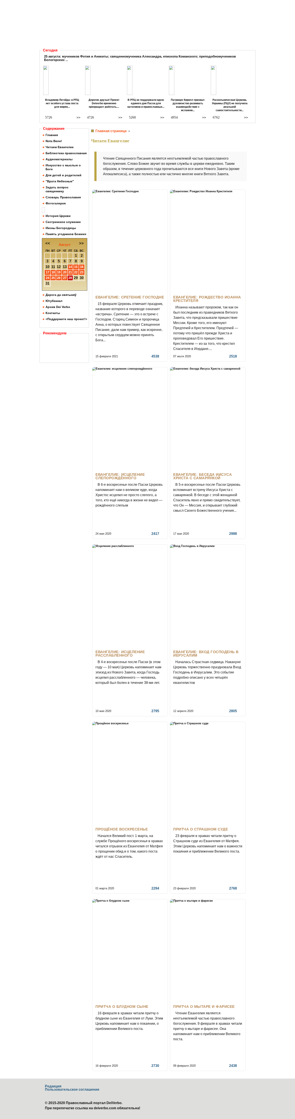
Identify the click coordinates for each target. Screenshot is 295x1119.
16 (81, 267)
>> (78, 117)
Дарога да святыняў (61, 295)
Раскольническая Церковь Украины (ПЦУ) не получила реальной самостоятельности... (229, 105)
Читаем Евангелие (60, 147)
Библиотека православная (66, 153)
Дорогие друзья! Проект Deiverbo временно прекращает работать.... (104, 103)
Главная (52, 135)
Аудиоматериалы (59, 159)
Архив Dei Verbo (58, 307)
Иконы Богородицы (61, 228)
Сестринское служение (63, 222)
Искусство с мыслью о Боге (63, 167)
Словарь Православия (63, 197)
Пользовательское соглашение (72, 1089)
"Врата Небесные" (60, 181)
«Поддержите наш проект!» (66, 319)
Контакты (53, 313)
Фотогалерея (56, 203)
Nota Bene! (54, 141)
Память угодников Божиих (66, 234)
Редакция (53, 1086)
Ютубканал (54, 301)
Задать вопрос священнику (57, 189)
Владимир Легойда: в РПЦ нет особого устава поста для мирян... (62, 103)
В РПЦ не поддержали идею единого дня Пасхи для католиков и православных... (145, 103)
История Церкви (58, 216)
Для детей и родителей (63, 175)
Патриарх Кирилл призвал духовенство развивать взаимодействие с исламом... (188, 105)
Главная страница (111, 131)
